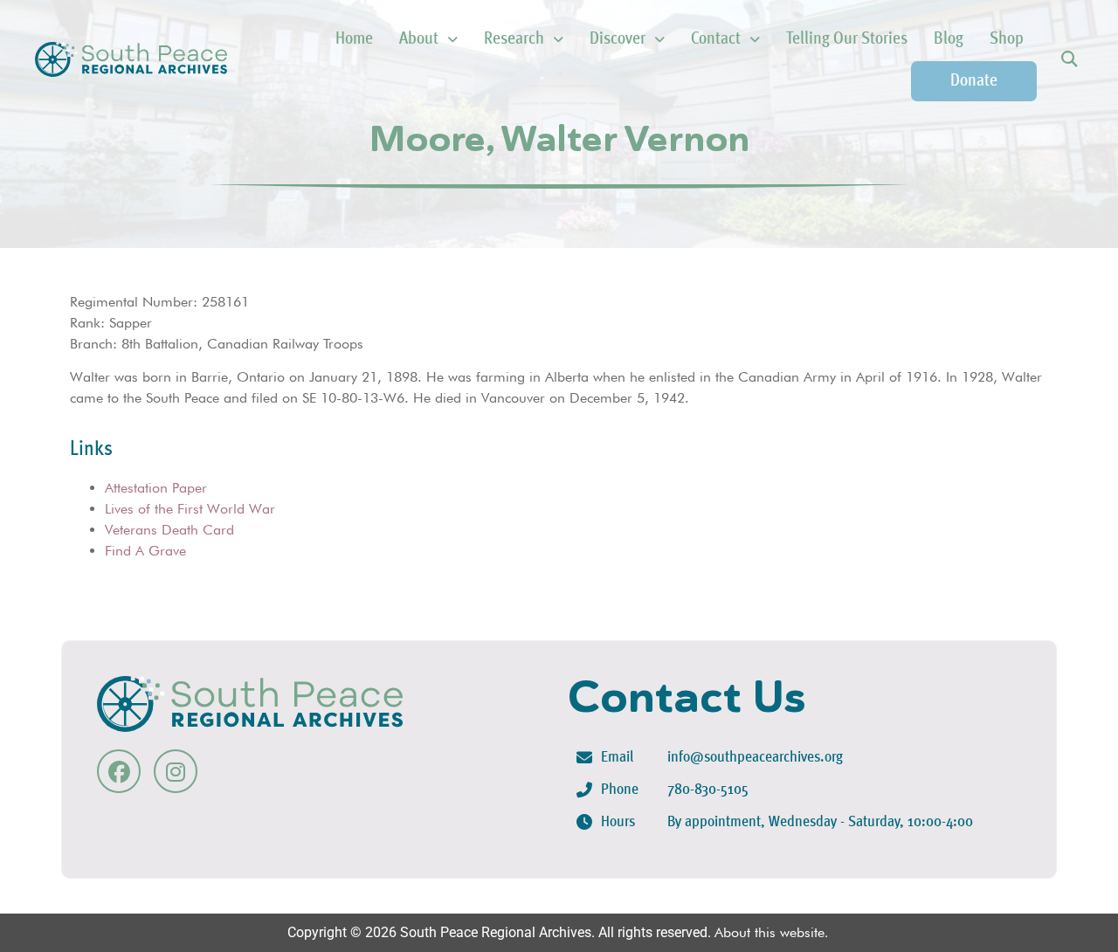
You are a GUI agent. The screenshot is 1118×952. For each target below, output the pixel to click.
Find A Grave (145, 550)
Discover (617, 39)
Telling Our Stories (847, 39)
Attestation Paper (156, 487)
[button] (1068, 59)
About (418, 39)
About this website (769, 932)
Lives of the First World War (190, 508)
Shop (1007, 39)
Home (354, 39)
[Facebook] (119, 771)
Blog (948, 39)
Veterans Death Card (169, 529)
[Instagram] (175, 771)
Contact (716, 39)
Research (514, 39)
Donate (973, 81)
